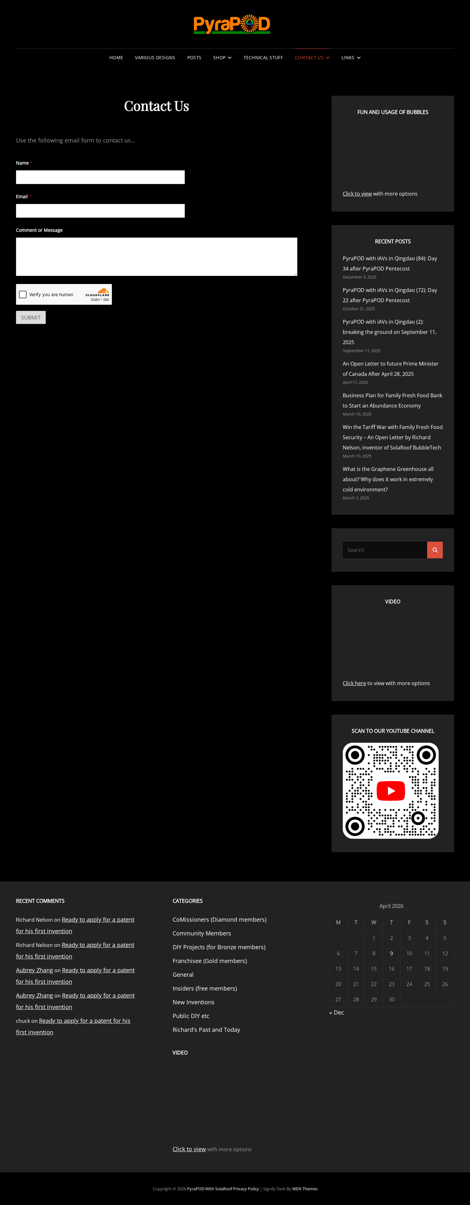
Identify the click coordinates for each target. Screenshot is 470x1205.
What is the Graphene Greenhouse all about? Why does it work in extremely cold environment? (388, 479)
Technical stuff (263, 57)
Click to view (357, 193)
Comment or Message (39, 230)
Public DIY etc (191, 1016)
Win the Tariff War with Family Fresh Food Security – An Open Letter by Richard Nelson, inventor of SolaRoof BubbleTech (393, 437)
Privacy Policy (246, 1189)
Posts (194, 57)
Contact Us (309, 57)
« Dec (336, 1012)
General (183, 974)
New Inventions (194, 1002)
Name (24, 163)
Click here (354, 683)
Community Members (202, 933)
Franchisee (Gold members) (210, 961)
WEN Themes (304, 1189)
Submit (31, 317)
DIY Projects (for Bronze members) (219, 947)
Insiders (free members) (205, 988)
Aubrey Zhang (34, 970)
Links (347, 57)
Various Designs (155, 57)
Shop (219, 57)
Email (24, 196)
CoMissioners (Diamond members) (219, 919)
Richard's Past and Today (206, 1029)
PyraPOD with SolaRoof (209, 1189)
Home (116, 57)
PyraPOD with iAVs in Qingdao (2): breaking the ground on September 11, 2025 (389, 332)
